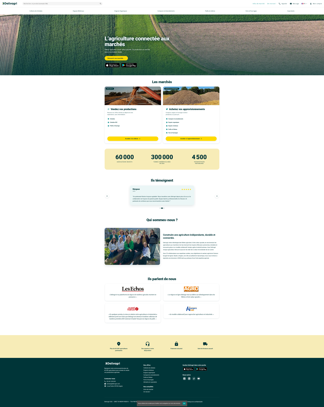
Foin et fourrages (148, 380)
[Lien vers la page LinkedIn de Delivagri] (189, 378)
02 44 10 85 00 (110, 381)
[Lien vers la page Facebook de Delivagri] (184, 378)
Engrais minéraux (148, 370)
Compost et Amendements (166, 11)
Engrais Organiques (120, 11)
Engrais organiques (149, 372)
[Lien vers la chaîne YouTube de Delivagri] (198, 378)
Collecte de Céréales (36, 11)
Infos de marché (148, 389)
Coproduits (290, 11)
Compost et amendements (151, 375)
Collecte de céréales (149, 368)
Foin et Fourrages (251, 11)
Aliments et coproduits (150, 382)
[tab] (159, 208)
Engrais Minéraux (78, 11)
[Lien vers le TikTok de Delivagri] (194, 378)
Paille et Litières (210, 11)
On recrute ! (146, 392)
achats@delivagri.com (112, 384)
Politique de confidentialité (194, 402)
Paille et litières (147, 377)
